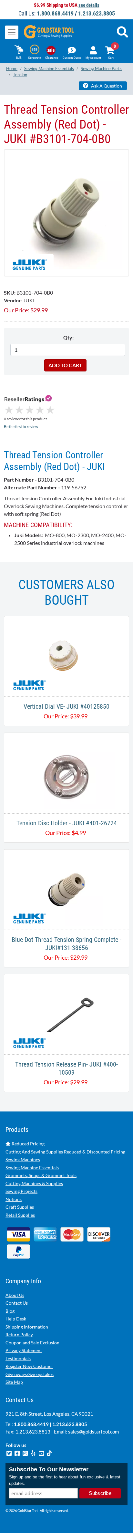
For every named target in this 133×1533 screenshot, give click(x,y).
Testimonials (18, 1358)
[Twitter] (9, 1452)
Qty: (68, 337)
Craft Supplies (19, 1207)
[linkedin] (34, 1452)
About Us (14, 1295)
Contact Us (16, 1303)
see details (88, 5)
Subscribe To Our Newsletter (48, 1469)
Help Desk (15, 1318)
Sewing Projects (21, 1191)
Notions (13, 1199)
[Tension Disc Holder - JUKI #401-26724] (66, 772)
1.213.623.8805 (96, 13)
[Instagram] (26, 1452)
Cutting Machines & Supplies (34, 1183)
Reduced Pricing (28, 1143)
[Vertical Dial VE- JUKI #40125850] (66, 655)
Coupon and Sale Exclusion (32, 1342)
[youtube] (42, 1452)
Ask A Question (106, 86)
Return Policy (19, 1334)
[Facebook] (18, 1452)
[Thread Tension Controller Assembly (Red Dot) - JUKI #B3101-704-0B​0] (66, 213)
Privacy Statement (23, 1350)
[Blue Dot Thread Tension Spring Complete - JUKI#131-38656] (66, 889)
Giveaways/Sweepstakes (29, 1374)
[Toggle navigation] (11, 32)
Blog (10, 1311)
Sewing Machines (22, 1159)
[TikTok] (49, 1452)
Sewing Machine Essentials (32, 1167)
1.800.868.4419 (55, 13)
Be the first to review (21, 426)
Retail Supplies (20, 1215)
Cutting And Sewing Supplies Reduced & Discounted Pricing (65, 1151)
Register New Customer (29, 1366)
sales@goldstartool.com (93, 1431)
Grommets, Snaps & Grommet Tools (41, 1175)
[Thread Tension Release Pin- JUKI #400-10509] (66, 1013)
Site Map (14, 1382)
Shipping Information (26, 1327)
